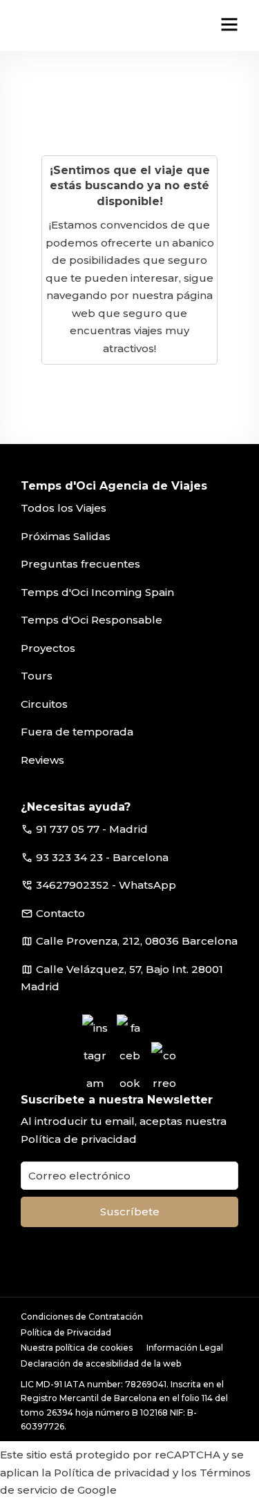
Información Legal (184, 1347)
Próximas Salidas (66, 536)
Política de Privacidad (66, 1332)
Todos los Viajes (63, 507)
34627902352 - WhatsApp (106, 884)
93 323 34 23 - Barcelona (102, 857)
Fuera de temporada (77, 731)
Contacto (60, 913)
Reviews (42, 760)
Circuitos (44, 704)
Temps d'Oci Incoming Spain (97, 592)
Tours (36, 675)
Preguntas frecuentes (80, 563)
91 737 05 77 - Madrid (92, 829)
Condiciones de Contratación (82, 1316)
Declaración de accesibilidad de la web (101, 1363)
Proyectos (48, 648)
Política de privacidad (79, 1139)
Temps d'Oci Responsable (91, 619)
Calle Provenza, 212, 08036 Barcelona (137, 940)
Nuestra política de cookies (77, 1347)
